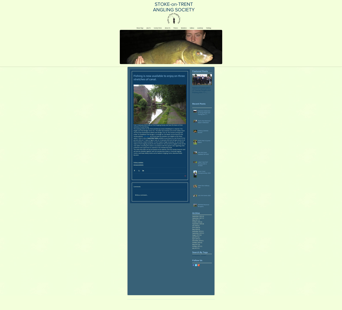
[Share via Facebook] (134, 170)
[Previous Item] (195, 79)
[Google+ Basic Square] (199, 265)
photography (196, 255)
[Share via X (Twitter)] (139, 170)
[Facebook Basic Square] (193, 265)
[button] (167, 28)
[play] (218, 62)
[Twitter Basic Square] (196, 265)
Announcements (138, 165)
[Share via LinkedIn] (143, 170)
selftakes (203, 255)
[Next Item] (209, 79)
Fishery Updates (138, 162)
